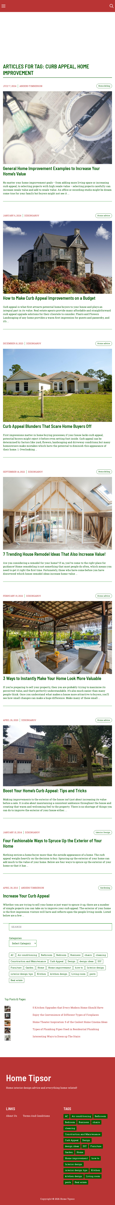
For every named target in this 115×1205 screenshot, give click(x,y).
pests (93, 974)
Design (71, 961)
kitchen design (58, 974)
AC (12, 955)
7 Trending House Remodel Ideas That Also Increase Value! (54, 554)
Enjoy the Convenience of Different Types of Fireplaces (66, 1014)
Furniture (16, 967)
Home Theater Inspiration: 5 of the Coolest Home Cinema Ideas (70, 1022)
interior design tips (22, 974)
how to (79, 967)
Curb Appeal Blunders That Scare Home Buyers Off (47, 426)
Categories (15, 938)
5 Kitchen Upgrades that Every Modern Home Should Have (68, 1007)
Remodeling (104, 85)
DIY (100, 961)
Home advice (103, 215)
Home (41, 967)
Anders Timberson (30, 86)
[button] (111, 6)
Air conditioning (27, 955)
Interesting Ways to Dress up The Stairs (56, 1036)
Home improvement (59, 967)
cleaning (101, 955)
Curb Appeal (57, 961)
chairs (88, 955)
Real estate (17, 980)
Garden (30, 967)
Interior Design (103, 832)
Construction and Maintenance (28, 961)
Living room (78, 974)
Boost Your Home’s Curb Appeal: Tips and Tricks (45, 790)
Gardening (105, 887)
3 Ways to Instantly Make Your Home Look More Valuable (52, 678)
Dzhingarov (31, 215)
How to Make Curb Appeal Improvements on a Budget (49, 298)
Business (75, 955)
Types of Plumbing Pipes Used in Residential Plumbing (66, 1029)
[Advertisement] (57, 41)
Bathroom (46, 955)
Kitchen (41, 974)
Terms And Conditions (36, 1115)
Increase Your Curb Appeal (26, 895)
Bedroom (61, 955)
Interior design (95, 967)
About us (11, 1115)
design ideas (87, 961)
